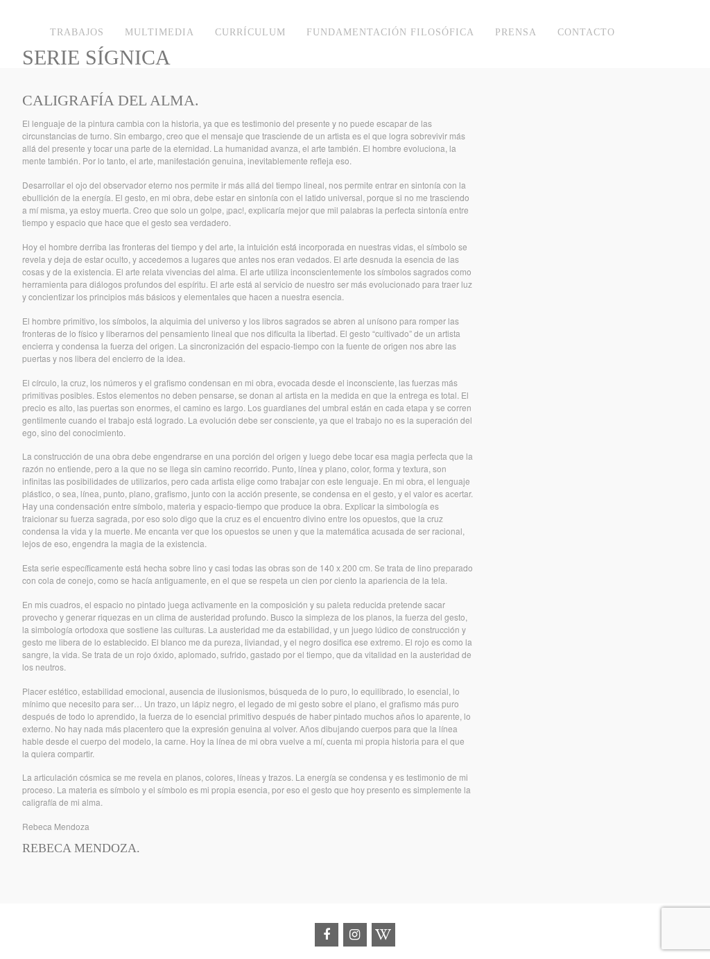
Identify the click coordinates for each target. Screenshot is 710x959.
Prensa (516, 32)
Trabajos (77, 32)
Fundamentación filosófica (390, 32)
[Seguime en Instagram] (355, 935)
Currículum (250, 32)
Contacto (586, 32)
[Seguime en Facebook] (326, 935)
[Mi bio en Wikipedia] (383, 935)
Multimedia (159, 32)
